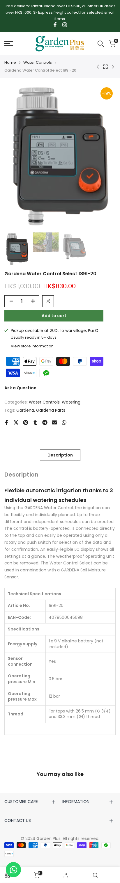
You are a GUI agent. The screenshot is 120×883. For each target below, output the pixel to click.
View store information (32, 346)
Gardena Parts (50, 410)
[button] (48, 301)
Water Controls (37, 62)
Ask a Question (20, 388)
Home (10, 62)
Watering (71, 402)
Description (60, 455)
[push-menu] (8, 43)
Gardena (25, 410)
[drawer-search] (101, 43)
